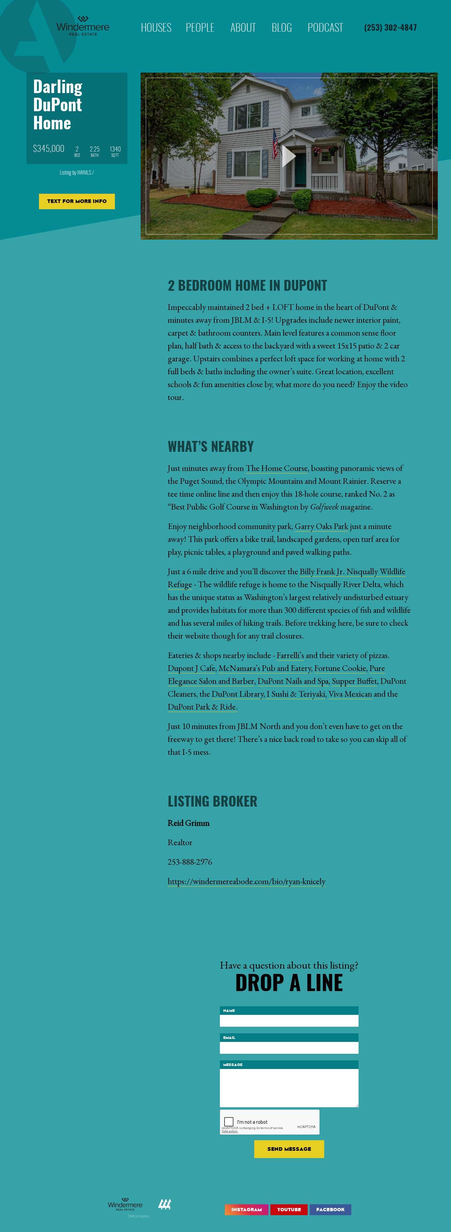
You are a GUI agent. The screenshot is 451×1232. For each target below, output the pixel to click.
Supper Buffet (354, 680)
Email (229, 1038)
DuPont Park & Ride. (203, 706)
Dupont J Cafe (191, 668)
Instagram (246, 1209)
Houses (156, 17)
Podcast (325, 17)
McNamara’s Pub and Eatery (265, 668)
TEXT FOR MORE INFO (77, 201)
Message (232, 1065)
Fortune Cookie (340, 668)
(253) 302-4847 (390, 28)
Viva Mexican (350, 693)
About (243, 17)
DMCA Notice (138, 1216)
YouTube (289, 1209)
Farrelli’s (290, 655)
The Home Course (277, 468)
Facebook (330, 1209)
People (200, 17)
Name (229, 1011)
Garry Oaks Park (321, 526)
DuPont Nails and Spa (293, 680)
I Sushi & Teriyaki (295, 693)
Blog (282, 17)
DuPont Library (237, 693)
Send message (289, 1149)
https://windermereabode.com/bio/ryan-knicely (247, 881)
